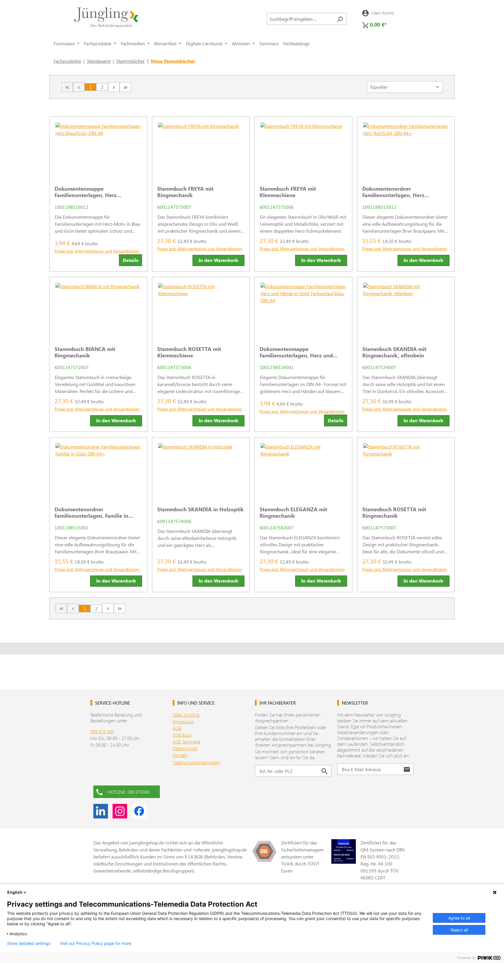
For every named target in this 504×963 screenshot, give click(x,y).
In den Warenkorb (218, 260)
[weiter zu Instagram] (120, 811)
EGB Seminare (186, 741)
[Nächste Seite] (114, 87)
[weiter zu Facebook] (139, 811)
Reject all (459, 929)
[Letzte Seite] (125, 87)
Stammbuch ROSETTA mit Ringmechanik (394, 512)
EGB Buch (182, 735)
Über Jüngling (186, 715)
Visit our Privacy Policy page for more (95, 943)
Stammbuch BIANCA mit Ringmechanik (85, 352)
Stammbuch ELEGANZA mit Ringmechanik (293, 512)
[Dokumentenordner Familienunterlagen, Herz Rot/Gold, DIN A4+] (406, 149)
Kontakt (180, 755)
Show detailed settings (28, 943)
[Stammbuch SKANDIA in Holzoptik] (201, 469)
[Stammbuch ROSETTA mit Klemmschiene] (201, 309)
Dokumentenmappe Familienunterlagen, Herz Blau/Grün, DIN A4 (86, 191)
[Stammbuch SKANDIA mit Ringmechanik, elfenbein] (406, 309)
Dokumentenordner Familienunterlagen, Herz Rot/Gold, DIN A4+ (393, 191)
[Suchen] (340, 19)
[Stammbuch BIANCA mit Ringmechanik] (98, 309)
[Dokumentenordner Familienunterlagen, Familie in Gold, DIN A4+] (98, 469)
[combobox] (300, 19)
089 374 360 (102, 731)
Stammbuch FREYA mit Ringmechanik (185, 191)
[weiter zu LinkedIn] (100, 811)
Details (130, 260)
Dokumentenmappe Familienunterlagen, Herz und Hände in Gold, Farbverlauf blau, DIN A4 (300, 352)
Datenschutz (185, 748)
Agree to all (459, 917)
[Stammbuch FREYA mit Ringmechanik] (201, 149)
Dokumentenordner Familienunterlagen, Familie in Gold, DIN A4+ (91, 512)
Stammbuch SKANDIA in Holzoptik (200, 509)
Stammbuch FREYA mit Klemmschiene (288, 191)
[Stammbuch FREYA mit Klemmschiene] (303, 149)
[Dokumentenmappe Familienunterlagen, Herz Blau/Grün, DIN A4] (98, 149)
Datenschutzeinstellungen (196, 762)
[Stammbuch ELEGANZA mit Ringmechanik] (303, 469)
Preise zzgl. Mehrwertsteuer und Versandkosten (97, 251)
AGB (177, 728)
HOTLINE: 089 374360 (129, 792)
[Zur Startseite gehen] (106, 17)
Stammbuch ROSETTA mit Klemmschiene (189, 352)
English (14, 892)
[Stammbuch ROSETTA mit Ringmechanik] (406, 469)
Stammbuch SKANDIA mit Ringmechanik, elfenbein (394, 352)
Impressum (183, 721)
